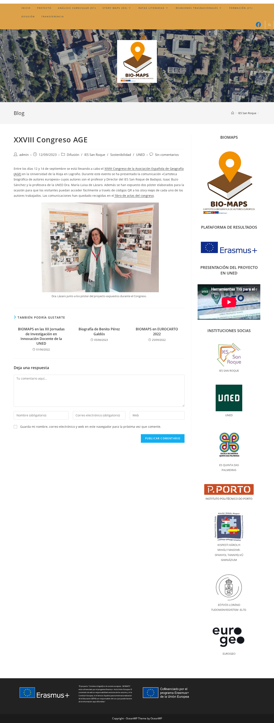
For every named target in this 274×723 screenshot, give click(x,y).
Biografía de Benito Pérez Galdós (99, 331)
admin (24, 155)
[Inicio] (232, 113)
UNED (140, 155)
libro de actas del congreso (134, 196)
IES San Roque (94, 155)
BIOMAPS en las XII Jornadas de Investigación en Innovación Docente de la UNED (41, 336)
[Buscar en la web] (270, 25)
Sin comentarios (167, 155)
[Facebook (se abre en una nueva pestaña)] (258, 24)
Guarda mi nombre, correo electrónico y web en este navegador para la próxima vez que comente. (90, 427)
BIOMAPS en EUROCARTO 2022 (157, 331)
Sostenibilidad (120, 155)
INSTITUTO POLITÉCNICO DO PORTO (229, 499)
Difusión (73, 155)
